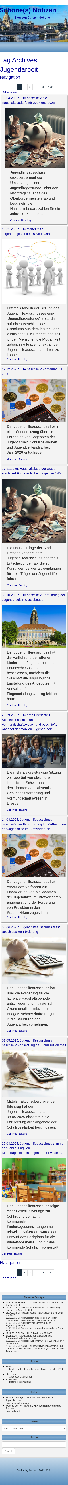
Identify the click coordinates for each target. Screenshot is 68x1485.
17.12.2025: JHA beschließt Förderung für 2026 (29, 1333)
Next (50, 87)
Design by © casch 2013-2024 (34, 1470)
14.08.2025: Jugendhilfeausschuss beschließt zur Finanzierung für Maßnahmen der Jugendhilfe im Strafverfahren (34, 824)
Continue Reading (20, 220)
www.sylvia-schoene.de (17, 1403)
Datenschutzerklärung (20, 1382)
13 (42, 87)
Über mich (11, 1374)
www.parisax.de (13, 1411)
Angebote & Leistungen (20, 1377)
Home (9, 1366)
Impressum (11, 1379)
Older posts (8, 91)
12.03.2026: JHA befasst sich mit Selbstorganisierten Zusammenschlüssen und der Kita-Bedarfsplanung (31, 1319)
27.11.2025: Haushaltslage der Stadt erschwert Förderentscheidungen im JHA (29, 1337)
